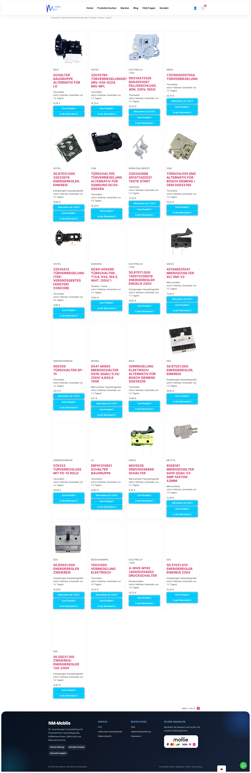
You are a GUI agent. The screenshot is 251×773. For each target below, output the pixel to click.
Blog (135, 8)
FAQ (100, 727)
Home (90, 8)
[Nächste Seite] (197, 708)
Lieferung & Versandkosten (110, 731)
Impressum (136, 736)
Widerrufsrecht (104, 736)
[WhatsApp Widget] (243, 765)
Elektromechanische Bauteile (74, 18)
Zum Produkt (68, 108)
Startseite (55, 18)
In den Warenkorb (68, 114)
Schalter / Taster (96, 18)
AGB (133, 727)
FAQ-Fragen (148, 8)
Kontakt (164, 8)
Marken (125, 8)
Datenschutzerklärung (141, 731)
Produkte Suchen (106, 8)
